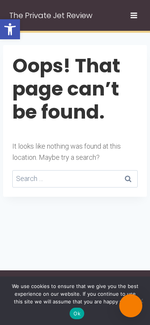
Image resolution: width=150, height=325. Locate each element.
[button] (10, 29)
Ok (76, 313)
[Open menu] (134, 15)
